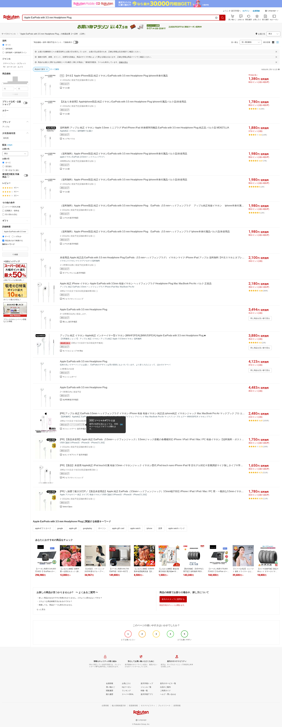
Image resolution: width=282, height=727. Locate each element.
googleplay (87, 528)
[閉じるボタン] (276, 51)
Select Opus (67, 507)
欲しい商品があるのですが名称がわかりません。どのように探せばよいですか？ (70, 598)
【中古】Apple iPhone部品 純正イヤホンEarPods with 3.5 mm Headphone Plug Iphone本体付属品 (116, 75)
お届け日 (5, 159)
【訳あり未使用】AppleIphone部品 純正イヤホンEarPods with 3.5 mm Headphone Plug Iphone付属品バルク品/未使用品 (123, 101)
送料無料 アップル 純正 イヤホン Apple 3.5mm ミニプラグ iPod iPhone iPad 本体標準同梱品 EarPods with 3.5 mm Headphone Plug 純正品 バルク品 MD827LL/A (144, 127)
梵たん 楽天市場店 (70, 322)
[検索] (222, 18)
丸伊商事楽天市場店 (70, 400)
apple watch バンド (176, 528)
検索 (16, 94)
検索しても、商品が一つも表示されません (55, 605)
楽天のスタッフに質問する (173, 599)
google (60, 528)
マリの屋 (66, 88)
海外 (10, 145)
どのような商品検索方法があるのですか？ (55, 601)
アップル (5, 127)
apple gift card (118, 528)
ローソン (102, 528)
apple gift (73, 528)
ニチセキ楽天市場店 (70, 218)
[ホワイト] (4, 115)
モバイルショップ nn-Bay (73, 351)
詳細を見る (123, 62)
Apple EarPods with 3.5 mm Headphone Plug (83, 309)
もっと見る (41, 609)
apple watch (135, 528)
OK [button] (121, 424)
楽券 (160, 528)
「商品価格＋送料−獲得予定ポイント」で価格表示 (52, 42)
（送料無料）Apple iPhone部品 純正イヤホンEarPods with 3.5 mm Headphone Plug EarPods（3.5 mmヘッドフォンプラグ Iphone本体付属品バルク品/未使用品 (145, 231)
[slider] (2, 84)
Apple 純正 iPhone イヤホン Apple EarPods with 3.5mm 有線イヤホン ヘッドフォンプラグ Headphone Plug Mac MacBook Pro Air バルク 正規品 (136, 283)
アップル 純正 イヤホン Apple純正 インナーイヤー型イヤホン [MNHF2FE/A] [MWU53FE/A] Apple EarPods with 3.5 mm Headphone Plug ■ (133, 335)
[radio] (3, 45)
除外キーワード (8, 244)
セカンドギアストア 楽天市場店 (75, 455)
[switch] (25, 103)
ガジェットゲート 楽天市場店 (74, 429)
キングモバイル (69, 139)
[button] (271, 11)
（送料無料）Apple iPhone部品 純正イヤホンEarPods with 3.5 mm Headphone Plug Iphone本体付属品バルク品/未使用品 (123, 153)
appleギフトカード (43, 528)
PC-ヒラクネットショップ (73, 299)
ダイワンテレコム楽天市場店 (74, 273)
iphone (149, 528)
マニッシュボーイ (70, 377)
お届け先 (5, 149)
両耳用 (6, 138)
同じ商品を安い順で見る (260, 318)
